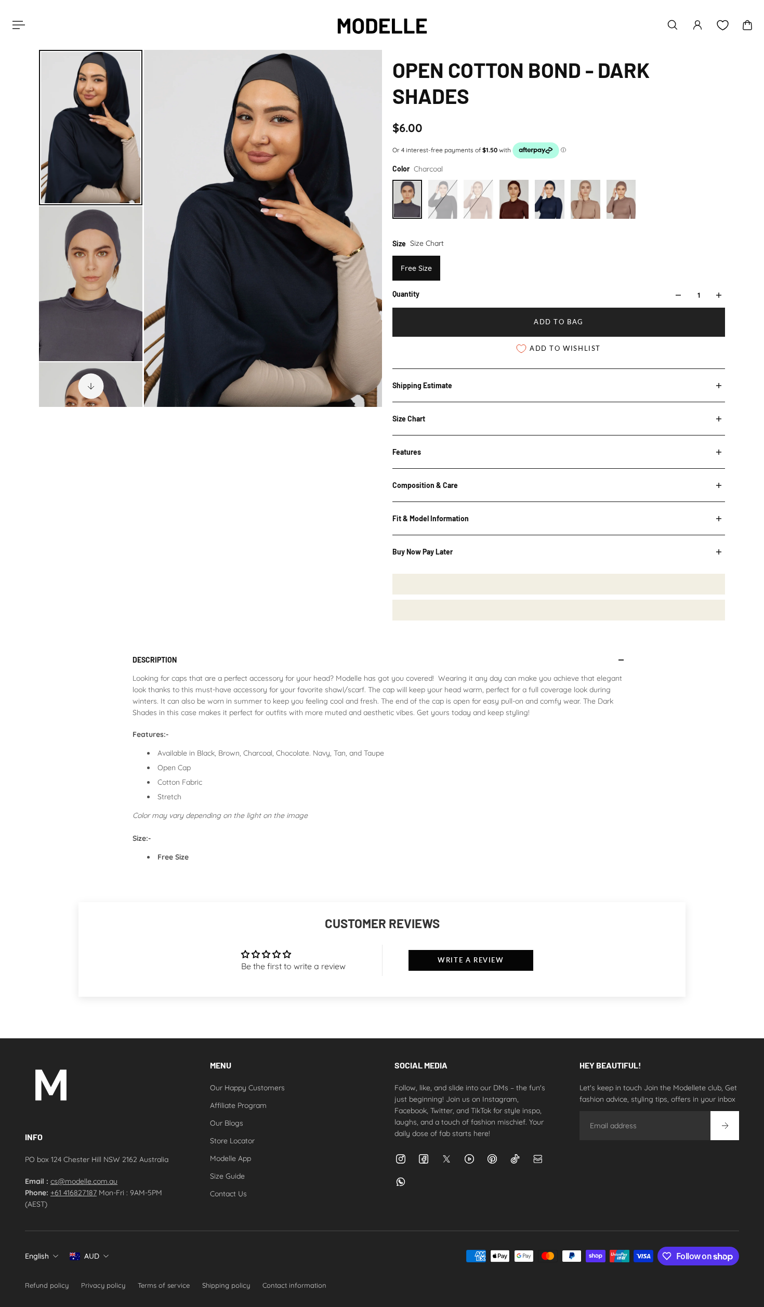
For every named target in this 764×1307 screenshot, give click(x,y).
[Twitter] (446, 1158)
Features (406, 451)
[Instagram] (400, 1158)
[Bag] (747, 25)
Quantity (405, 293)
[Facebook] (423, 1158)
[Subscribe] (724, 1125)
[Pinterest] (492, 1158)
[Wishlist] (722, 25)
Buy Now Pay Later (422, 551)
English (37, 1256)
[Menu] (16, 25)
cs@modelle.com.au (83, 1181)
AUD (91, 1256)
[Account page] (697, 25)
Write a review (471, 960)
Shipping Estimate (422, 385)
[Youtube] (469, 1158)
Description (155, 659)
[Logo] (382, 25)
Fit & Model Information (430, 518)
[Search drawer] (672, 25)
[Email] (537, 1158)
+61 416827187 (73, 1192)
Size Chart (408, 418)
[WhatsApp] (400, 1181)
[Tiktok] (515, 1158)
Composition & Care (425, 485)
